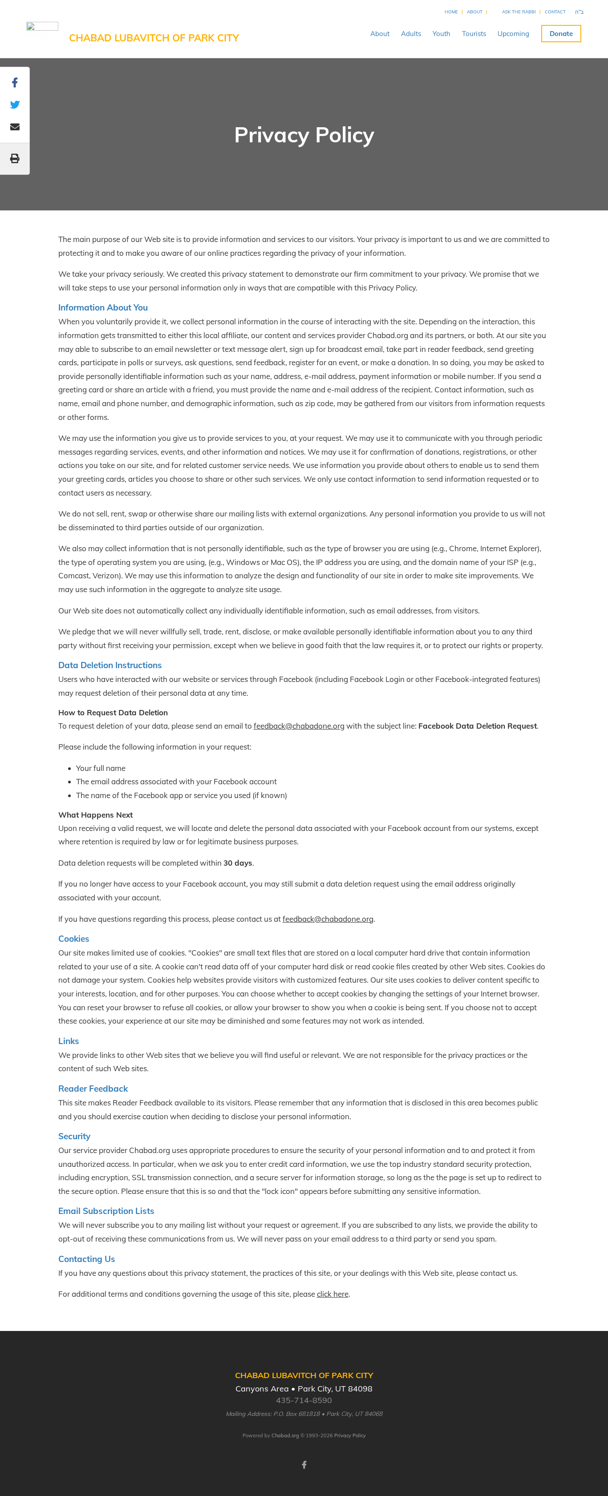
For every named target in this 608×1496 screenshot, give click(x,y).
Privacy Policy (350, 1435)
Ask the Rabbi (519, 12)
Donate (561, 33)
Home (451, 12)
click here (333, 1293)
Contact (555, 12)
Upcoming (513, 33)
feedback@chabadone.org (299, 725)
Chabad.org (285, 1435)
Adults (411, 33)
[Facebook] (304, 1464)
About (474, 12)
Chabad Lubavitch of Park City (154, 38)
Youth (441, 33)
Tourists (474, 33)
